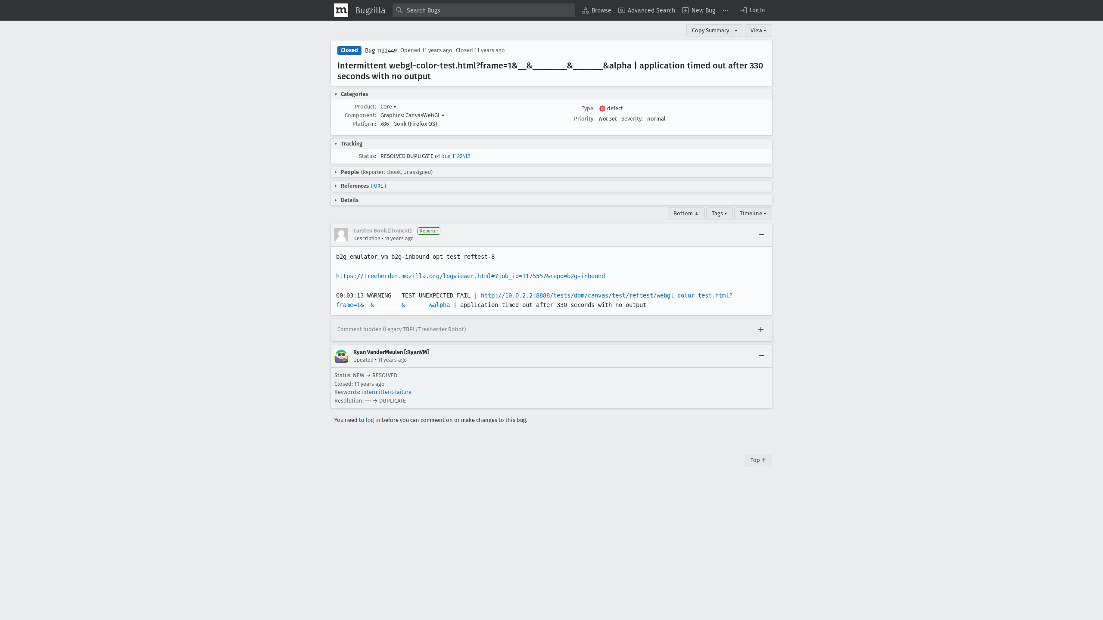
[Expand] (761, 330)
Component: (360, 115)
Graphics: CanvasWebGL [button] (412, 115)
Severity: (632, 118)
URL (378, 186)
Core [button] (388, 106)
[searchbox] (484, 10)
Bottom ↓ (686, 213)
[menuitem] (597, 10)
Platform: (364, 124)
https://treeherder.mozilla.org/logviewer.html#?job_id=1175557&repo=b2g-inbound (470, 276)
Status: (367, 156)
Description (366, 239)
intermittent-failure (386, 392)
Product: (365, 106)
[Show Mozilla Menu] (341, 10)
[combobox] (484, 10)
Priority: (584, 118)
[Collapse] (762, 235)
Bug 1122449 (381, 50)
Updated (363, 360)
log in (373, 420)
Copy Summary (710, 30)
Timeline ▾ (753, 213)
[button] (752, 10)
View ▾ (758, 30)
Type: (588, 108)
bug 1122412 (455, 156)
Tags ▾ (719, 213)
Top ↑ (758, 460)
